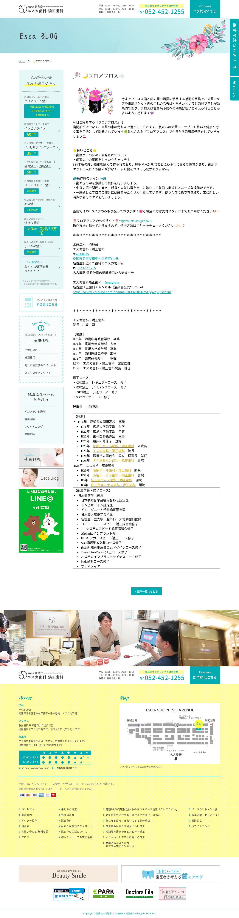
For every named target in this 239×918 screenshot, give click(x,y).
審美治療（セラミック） (206, 815)
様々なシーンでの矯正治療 (77, 837)
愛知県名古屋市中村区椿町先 (96, 258)
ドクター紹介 (29, 820)
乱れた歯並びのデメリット (40, 365)
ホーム (22, 61)
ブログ (25, 837)
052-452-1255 (86, 267)
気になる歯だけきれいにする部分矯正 (128, 820)
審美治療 (29, 419)
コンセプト (28, 809)
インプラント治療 (34, 411)
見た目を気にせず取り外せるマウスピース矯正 (133, 815)
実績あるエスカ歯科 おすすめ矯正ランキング (120, 844)
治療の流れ (31, 350)
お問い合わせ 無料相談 (34, 831)
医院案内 (26, 815)
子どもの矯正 (69, 809)
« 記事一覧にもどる (146, 591)
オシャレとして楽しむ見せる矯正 (125, 837)
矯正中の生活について (38, 373)
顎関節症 (29, 434)
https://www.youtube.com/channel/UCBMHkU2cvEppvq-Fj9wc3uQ (122, 291)
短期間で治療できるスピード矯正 (125, 831)
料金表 (25, 826)
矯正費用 (30, 357)
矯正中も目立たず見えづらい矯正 (125, 826)
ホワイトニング (33, 426)
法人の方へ (233, 89)
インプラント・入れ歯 (205, 809)
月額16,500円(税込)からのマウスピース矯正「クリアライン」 (142, 809)
